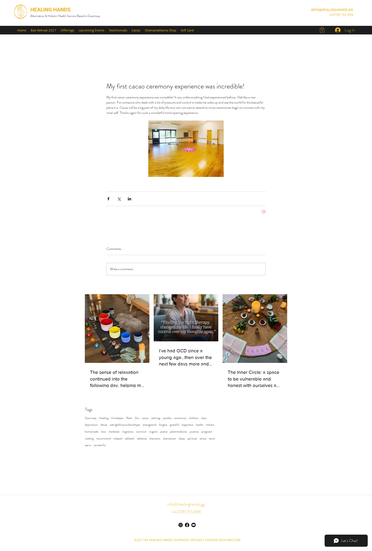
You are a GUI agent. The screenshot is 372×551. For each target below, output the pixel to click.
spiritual (192, 438)
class (203, 418)
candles (167, 418)
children (193, 418)
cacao (145, 418)
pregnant (207, 432)
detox (103, 425)
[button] (322, 30)
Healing (103, 418)
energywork (150, 425)
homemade (91, 432)
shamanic (154, 438)
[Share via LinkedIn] (129, 199)
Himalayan (117, 418)
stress (203, 438)
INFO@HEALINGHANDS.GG (332, 10)
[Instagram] (180, 525)
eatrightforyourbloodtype (125, 425)
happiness (187, 425)
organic (153, 432)
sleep (182, 438)
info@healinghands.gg (186, 504)
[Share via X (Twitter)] (119, 199)
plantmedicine (178, 432)
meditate (113, 432)
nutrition (141, 432)
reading (89, 438)
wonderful (100, 445)
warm (88, 445)
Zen (137, 418)
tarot (212, 438)
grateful (174, 425)
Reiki (129, 418)
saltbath (129, 438)
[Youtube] (193, 525)
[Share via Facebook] (108, 199)
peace (163, 432)
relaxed (117, 438)
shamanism (169, 438)
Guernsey (90, 418)
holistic (210, 425)
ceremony (180, 418)
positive (194, 432)
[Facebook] (187, 525)
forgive (163, 425)
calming (155, 418)
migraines (127, 432)
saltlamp (142, 438)
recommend (103, 438)
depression (91, 425)
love (103, 432)
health (199, 425)
